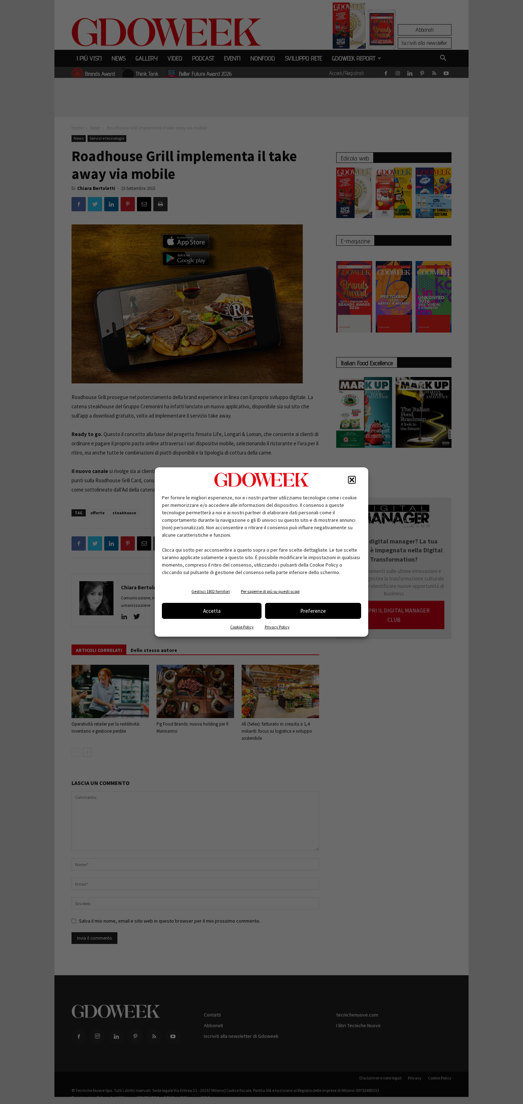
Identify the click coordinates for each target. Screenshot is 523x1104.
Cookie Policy (242, 627)
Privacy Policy (277, 627)
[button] (351, 479)
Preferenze (313, 610)
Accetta (212, 610)
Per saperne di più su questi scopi (270, 591)
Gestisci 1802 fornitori (210, 591)
